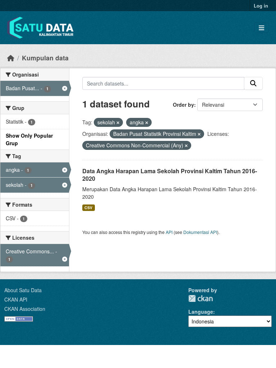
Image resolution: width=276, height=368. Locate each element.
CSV (88, 207)
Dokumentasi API (200, 232)
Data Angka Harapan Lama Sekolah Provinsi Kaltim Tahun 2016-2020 (169, 175)
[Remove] (117, 122)
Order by (183, 104)
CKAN (200, 298)
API (169, 232)
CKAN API (15, 299)
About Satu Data (23, 290)
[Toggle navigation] (261, 28)
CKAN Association (24, 308)
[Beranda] (10, 57)
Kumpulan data (45, 57)
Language (200, 311)
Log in (261, 5)
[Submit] (253, 83)
